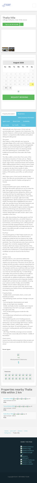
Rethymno (7, 433)
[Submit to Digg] (26, 448)
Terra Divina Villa (9, 406)
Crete (26, 431)
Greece (20, 431)
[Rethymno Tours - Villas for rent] (7, 5)
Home (6, 431)
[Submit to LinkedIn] (27, 464)
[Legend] (18, 91)
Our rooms (6, 125)
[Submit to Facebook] (27, 450)
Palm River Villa (8, 414)
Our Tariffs (15, 125)
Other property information (26, 117)
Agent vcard (6, 121)
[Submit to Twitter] (26, 462)
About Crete (16, 121)
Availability (26, 121)
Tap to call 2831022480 (11, 24)
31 (10, 88)
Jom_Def (13, 431)
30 (6, 88)
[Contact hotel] (7, 104)
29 (32, 84)
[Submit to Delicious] (27, 446)
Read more (21, 114)
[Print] (18, 104)
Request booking (19, 97)
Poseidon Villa (8, 398)
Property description (9, 114)
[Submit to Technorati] (27, 460)
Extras (23, 125)
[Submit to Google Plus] (28, 453)
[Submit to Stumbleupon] (28, 457)
